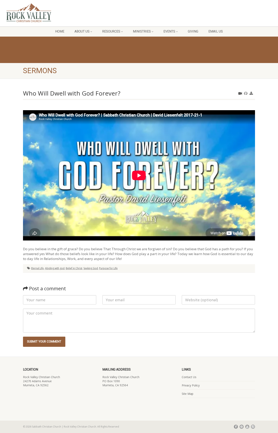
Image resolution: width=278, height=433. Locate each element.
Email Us (215, 31)
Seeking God (90, 268)
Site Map (187, 394)
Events (169, 31)
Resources (111, 31)
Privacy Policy (191, 385)
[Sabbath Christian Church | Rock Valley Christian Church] (46, 12)
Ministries (142, 31)
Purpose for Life (108, 268)
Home (59, 31)
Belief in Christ (74, 268)
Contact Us (189, 377)
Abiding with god (55, 268)
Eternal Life (37, 268)
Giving (193, 31)
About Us (82, 31)
